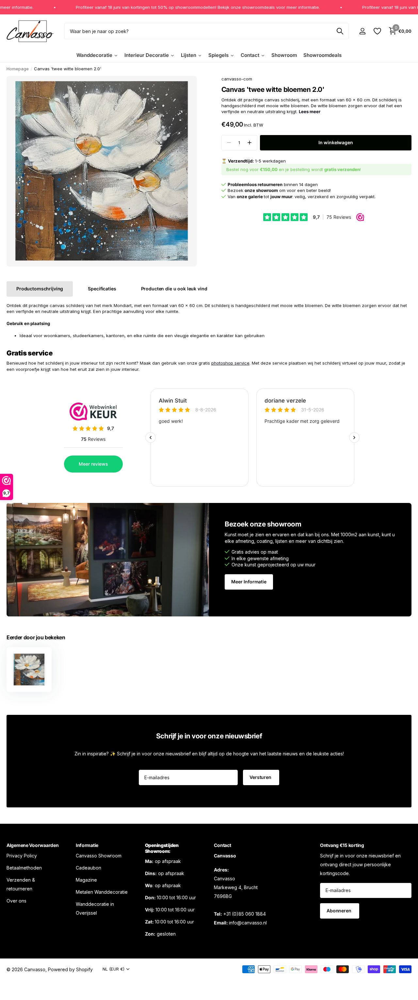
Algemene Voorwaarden (32, 845)
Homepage (18, 68)
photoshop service (230, 363)
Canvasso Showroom (98, 855)
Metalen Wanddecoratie (102, 891)
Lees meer (309, 111)
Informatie (87, 845)
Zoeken (340, 31)
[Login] (362, 31)
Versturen (261, 777)
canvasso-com (236, 78)
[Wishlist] (377, 31)
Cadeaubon (88, 867)
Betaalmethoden (24, 867)
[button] (249, 142)
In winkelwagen (335, 142)
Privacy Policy (22, 855)
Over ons (16, 900)
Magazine (86, 879)
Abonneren (340, 910)
